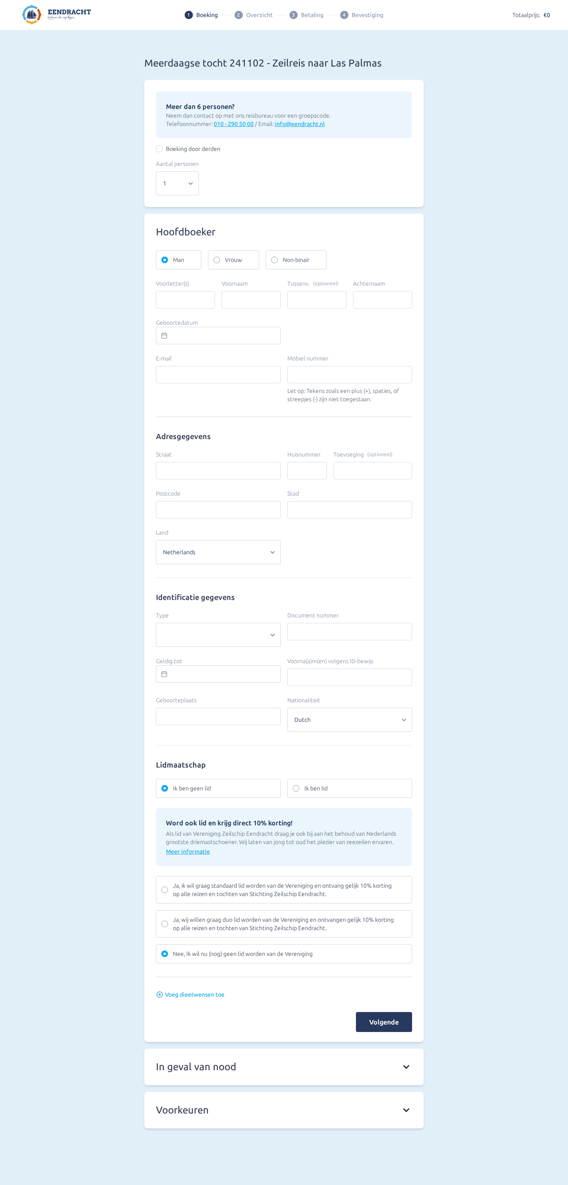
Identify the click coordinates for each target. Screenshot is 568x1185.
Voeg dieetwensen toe (195, 994)
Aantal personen (177, 163)
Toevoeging (363, 454)
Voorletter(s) (172, 283)
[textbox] (218, 335)
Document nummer (312, 615)
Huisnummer (304, 454)
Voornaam (235, 283)
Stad (293, 493)
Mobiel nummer (307, 358)
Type (162, 615)
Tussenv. (312, 283)
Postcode (168, 493)
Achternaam (369, 283)
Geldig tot (169, 661)
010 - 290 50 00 (234, 124)
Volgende (384, 1022)
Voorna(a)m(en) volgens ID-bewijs (330, 661)
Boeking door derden (193, 149)
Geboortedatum (177, 322)
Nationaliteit (303, 700)
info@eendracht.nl (300, 124)
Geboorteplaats (176, 700)
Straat (164, 454)
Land (162, 532)
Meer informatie (188, 851)
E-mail (164, 358)
